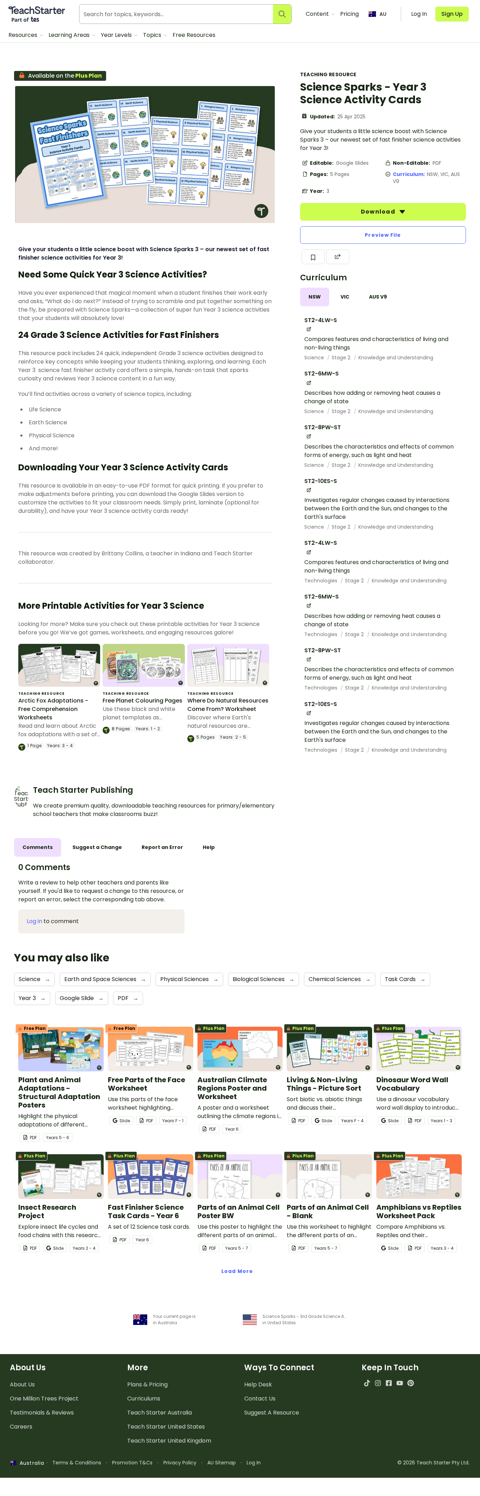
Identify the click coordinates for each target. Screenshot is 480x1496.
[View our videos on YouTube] (399, 1383)
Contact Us (259, 1398)
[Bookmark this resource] (313, 256)
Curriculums (143, 1398)
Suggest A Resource (271, 1413)
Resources (23, 35)
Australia (30, 1462)
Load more (237, 1271)
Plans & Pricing (147, 1384)
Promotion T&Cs (132, 1462)
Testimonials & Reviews (42, 1413)
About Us (22, 1384)
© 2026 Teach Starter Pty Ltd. (433, 1462)
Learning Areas (69, 35)
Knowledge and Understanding (395, 357)
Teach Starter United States (166, 1427)
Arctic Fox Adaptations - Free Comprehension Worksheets (53, 709)
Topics (153, 35)
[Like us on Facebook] (388, 1383)
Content (318, 14)
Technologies (321, 580)
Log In (254, 1462)
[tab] (314, 297)
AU (383, 14)
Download (379, 212)
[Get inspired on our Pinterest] (410, 1383)
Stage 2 (342, 357)
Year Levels (117, 35)
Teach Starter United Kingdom (169, 1441)
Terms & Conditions (76, 1462)
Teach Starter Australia (159, 1413)
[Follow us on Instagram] (377, 1383)
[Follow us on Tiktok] (367, 1383)
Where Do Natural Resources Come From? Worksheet (227, 705)
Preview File (383, 235)
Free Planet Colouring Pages (142, 701)
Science (314, 357)
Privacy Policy (179, 1462)
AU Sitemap (221, 1462)
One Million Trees (44, 1398)
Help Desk (258, 1384)
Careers (21, 1427)
